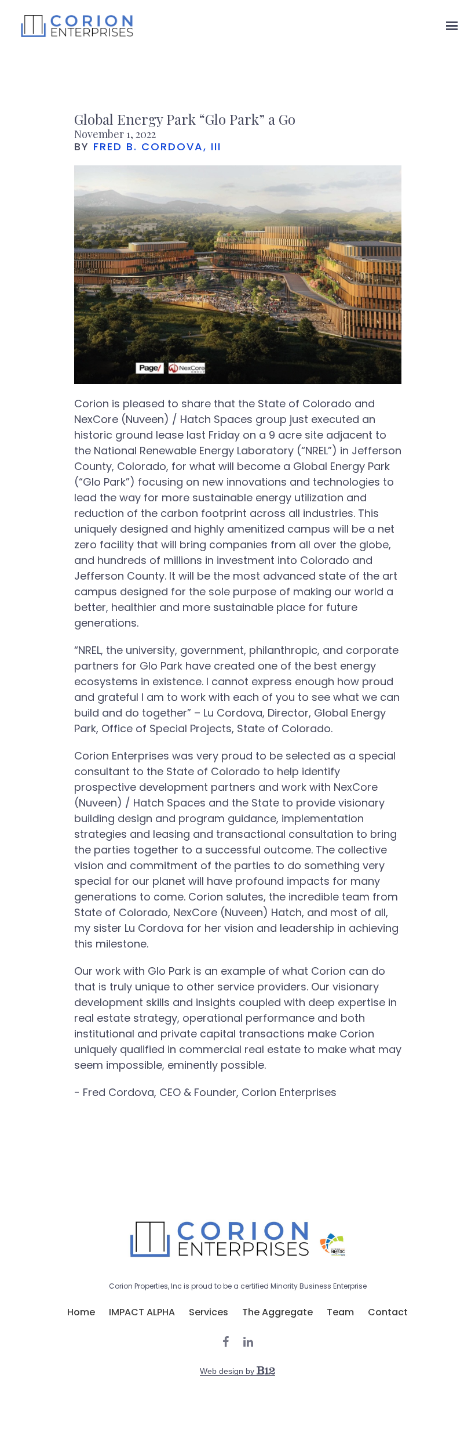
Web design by (228, 1371)
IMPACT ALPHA (142, 1312)
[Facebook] (225, 1342)
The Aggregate (277, 1312)
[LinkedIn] (248, 1342)
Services (208, 1312)
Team (340, 1312)
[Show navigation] (449, 26)
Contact (388, 1312)
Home (81, 1312)
